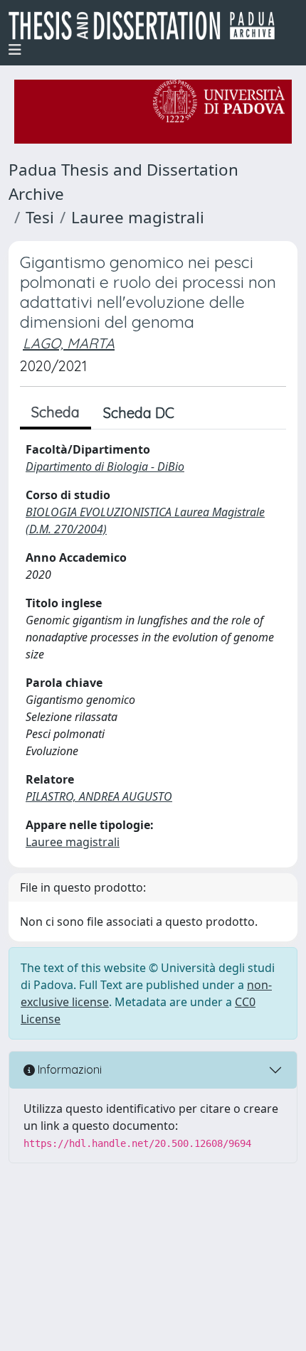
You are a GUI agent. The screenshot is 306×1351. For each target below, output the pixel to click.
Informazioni (68, 1069)
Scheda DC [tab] (138, 413)
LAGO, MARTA (69, 343)
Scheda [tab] (55, 412)
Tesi (40, 217)
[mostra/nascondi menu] (15, 50)
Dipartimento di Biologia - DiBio (105, 466)
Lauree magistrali (137, 217)
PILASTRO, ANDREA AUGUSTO (99, 796)
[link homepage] (147, 26)
